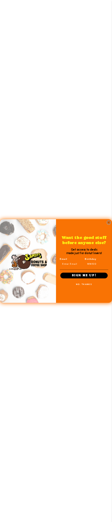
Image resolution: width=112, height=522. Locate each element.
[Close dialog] (109, 222)
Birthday (91, 259)
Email (63, 259)
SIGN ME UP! (84, 275)
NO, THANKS (84, 284)
